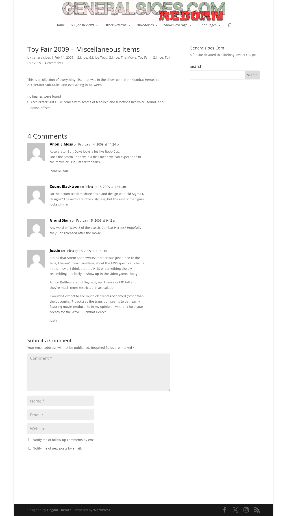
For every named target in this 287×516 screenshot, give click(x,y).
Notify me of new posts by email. (57, 448)
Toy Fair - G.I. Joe (150, 57)
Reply (159, 149)
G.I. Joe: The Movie (122, 57)
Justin (55, 250)
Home (60, 25)
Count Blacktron (64, 186)
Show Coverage (175, 25)
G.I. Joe (82, 57)
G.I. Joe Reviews (82, 25)
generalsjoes (41, 57)
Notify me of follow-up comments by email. (65, 440)
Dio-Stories (145, 25)
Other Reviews (115, 25)
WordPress (101, 510)
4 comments (54, 63)
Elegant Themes (59, 510)
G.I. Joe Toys (98, 57)
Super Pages (207, 25)
